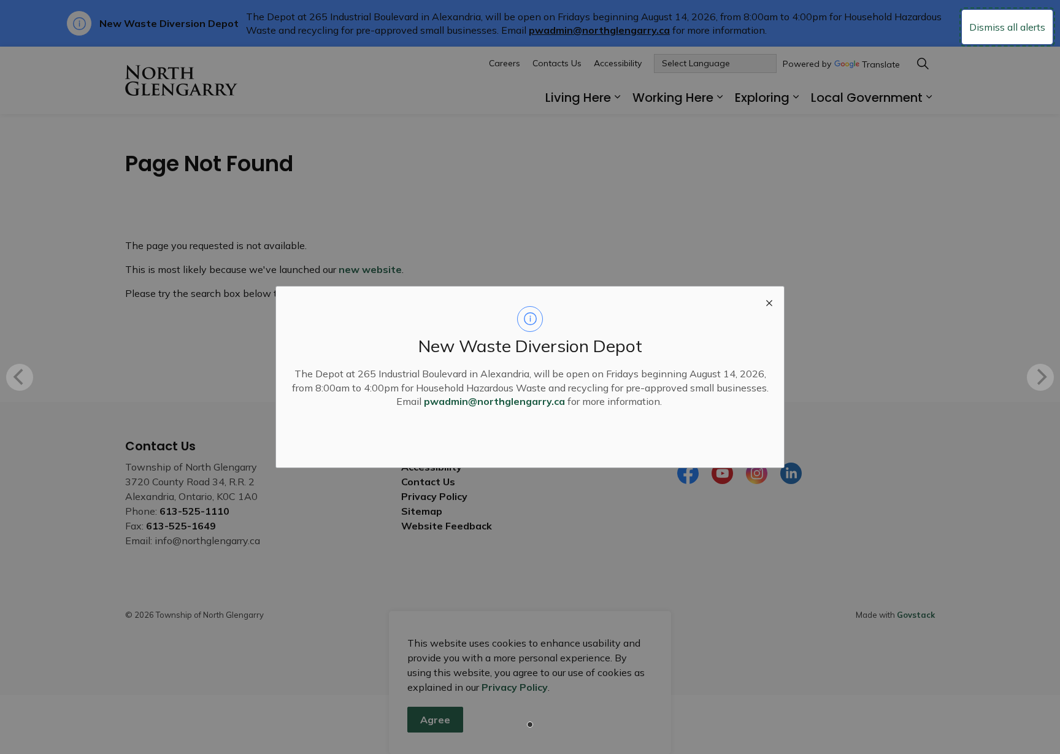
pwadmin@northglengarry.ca (494, 401)
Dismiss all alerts (1007, 27)
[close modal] (769, 301)
